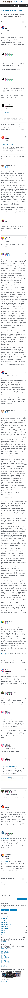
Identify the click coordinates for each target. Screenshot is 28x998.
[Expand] (14, 121)
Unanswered (14, 932)
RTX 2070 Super (5, 958)
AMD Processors (5, 951)
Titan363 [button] (7, 253)
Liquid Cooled (4, 966)
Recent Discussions (5, 918)
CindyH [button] (6, 669)
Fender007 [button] (5, 144)
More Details (4, 981)
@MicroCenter (5, 653)
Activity (3, 920)
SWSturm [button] (7, 136)
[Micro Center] (14, 5)
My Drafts (14, 930)
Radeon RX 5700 (5, 964)
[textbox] (14, 884)
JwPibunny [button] (7, 806)
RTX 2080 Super (5, 957)
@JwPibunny (5, 838)
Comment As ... (22, 898)
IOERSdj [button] (6, 237)
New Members (4, 922)
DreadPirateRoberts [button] (9, 692)
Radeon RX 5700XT (6, 962)
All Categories (4, 916)
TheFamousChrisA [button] (9, 165)
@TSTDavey (4, 861)
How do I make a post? (6, 924)
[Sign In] (26, 5)
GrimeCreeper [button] (8, 220)
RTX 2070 (3, 960)
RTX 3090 (3, 953)
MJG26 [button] (6, 27)
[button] (26, 16)
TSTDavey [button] (7, 832)
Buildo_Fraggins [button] (8, 621)
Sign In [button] (5, 910)
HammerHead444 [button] (7, 86)
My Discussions (4, 928)
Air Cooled (3, 965)
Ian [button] (5, 53)
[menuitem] (5, 895)
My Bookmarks (14, 926)
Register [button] (14, 910)
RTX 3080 (3, 955)
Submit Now (4, 941)
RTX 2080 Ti (4, 956)
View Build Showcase (6, 948)
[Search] (23, 5)
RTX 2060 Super (5, 961)
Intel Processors (5, 952)
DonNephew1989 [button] (7, 61)
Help (2, 934)
